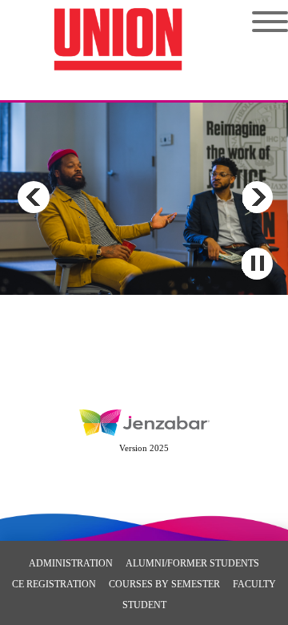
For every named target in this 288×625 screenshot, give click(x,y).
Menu (258, 21)
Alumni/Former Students (192, 563)
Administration (71, 563)
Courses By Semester (164, 584)
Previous (34, 197)
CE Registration (54, 584)
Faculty (254, 584)
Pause (257, 264)
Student (144, 605)
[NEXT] (257, 197)
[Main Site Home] (118, 28)
